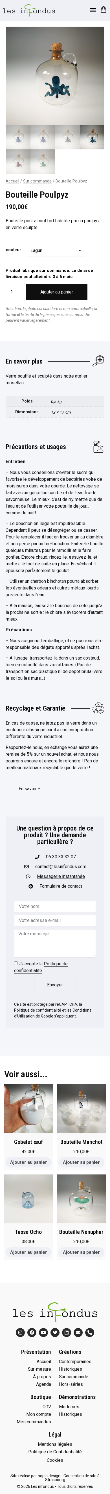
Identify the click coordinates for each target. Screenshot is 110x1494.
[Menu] (93, 10)
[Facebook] (31, 1332)
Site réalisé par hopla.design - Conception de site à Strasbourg (55, 1478)
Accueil (12, 181)
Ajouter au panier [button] (28, 1162)
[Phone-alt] (89, 1332)
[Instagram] (20, 1332)
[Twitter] (55, 1332)
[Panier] (103, 9)
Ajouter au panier (56, 292)
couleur (13, 250)
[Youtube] (43, 1332)
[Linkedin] (66, 1332)
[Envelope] (78, 1332)
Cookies (55, 1460)
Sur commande (37, 181)
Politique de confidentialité (37, 1010)
